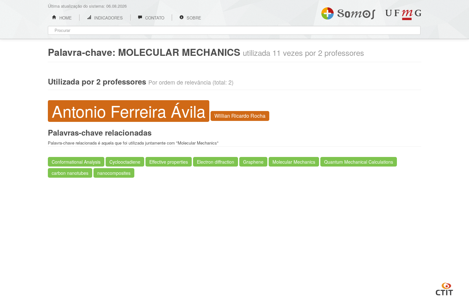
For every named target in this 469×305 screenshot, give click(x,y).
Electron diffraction (215, 162)
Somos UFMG (348, 12)
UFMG (403, 15)
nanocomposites (113, 173)
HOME (65, 18)
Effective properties (168, 162)
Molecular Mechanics (293, 162)
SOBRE (193, 18)
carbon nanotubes (70, 173)
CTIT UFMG (444, 288)
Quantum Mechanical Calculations (358, 162)
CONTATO (154, 18)
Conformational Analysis (76, 162)
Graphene (253, 162)
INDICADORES (108, 18)
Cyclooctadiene (124, 162)
